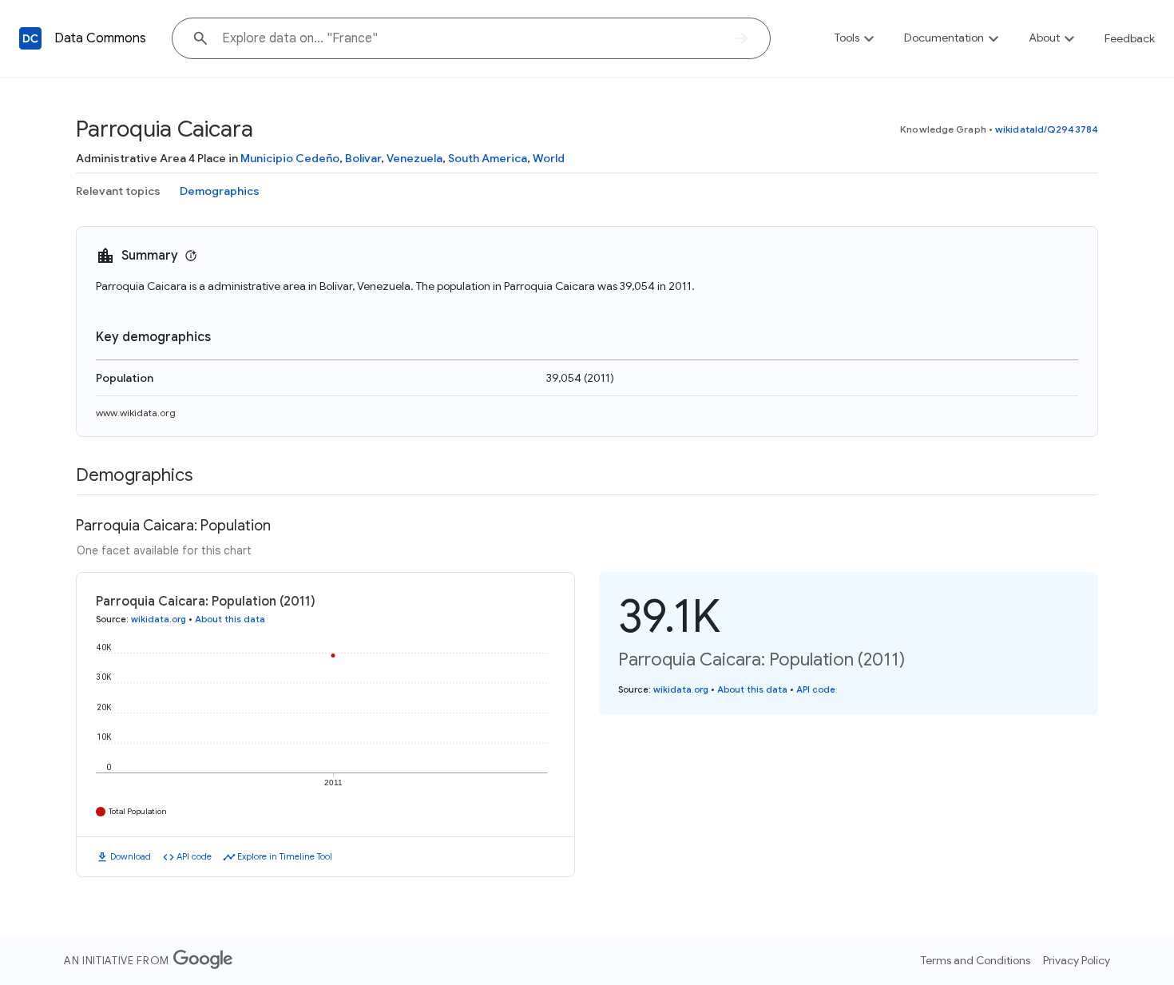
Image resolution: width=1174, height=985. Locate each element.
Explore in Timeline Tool (284, 856)
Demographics (220, 191)
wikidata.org (158, 619)
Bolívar (363, 158)
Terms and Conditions (975, 960)
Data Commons (100, 38)
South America (487, 158)
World (549, 158)
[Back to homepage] (30, 38)
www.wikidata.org (136, 413)
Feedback (1130, 38)
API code (194, 856)
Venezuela (414, 158)
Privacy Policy (1076, 960)
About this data (230, 619)
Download (130, 856)
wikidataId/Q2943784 (1046, 129)
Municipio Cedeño (289, 158)
